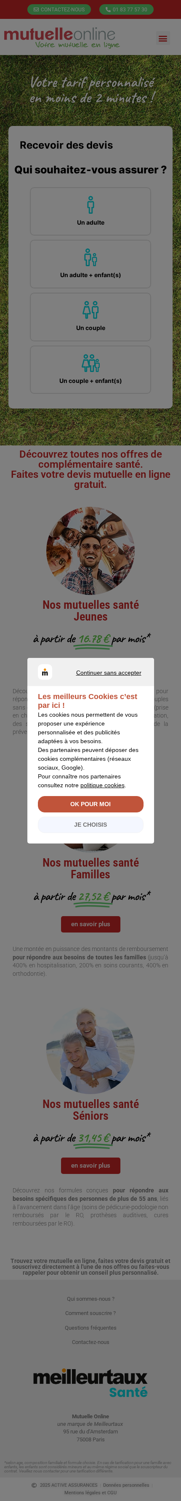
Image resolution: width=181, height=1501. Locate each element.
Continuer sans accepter (86, 682)
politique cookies (102, 785)
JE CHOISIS (90, 824)
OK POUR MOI (90, 804)
